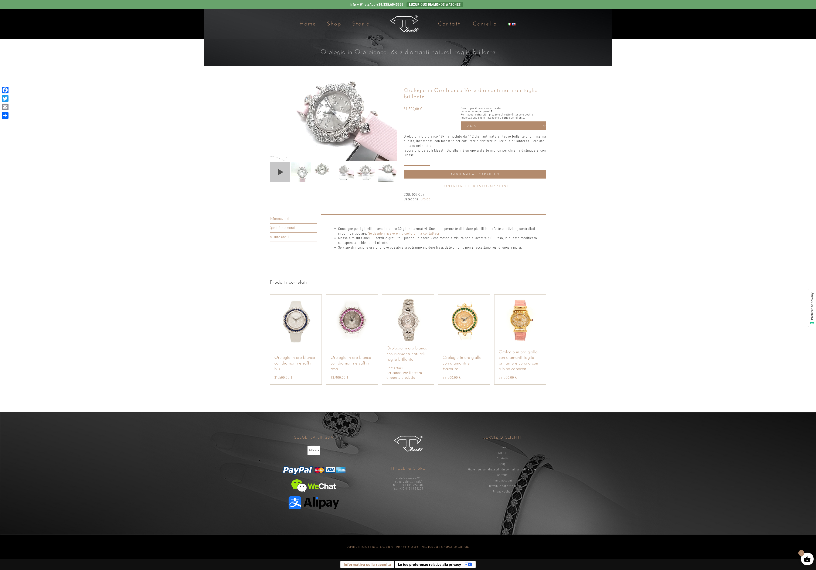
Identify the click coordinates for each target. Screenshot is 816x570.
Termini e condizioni (502, 486)
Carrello (502, 475)
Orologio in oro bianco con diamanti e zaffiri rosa (350, 363)
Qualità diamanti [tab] (282, 228)
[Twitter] (5, 98)
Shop (502, 464)
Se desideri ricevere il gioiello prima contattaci (403, 233)
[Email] (5, 107)
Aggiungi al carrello (475, 174)
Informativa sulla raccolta (367, 564)
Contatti (502, 458)
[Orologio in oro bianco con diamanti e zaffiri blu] (296, 320)
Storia (502, 453)
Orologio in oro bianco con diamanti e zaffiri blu (294, 363)
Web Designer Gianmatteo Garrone (445, 546)
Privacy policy (502, 491)
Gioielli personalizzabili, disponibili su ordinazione (502, 469)
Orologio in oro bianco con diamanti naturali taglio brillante (407, 354)
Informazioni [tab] (279, 219)
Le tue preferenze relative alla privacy (429, 564)
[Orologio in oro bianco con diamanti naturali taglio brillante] (408, 320)
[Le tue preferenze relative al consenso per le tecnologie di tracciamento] (812, 308)
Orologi (426, 199)
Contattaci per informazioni (475, 186)
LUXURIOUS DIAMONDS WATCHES (435, 5)
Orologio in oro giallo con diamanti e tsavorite (462, 363)
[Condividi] (5, 115)
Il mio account (502, 480)
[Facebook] (5, 90)
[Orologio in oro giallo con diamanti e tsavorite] (464, 320)
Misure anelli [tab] (279, 237)
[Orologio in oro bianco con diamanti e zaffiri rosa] (352, 320)
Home (502, 447)
